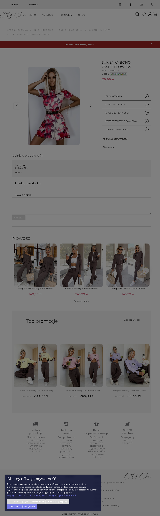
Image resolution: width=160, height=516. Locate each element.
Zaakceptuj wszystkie (22, 506)
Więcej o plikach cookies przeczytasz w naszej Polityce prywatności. (41, 495)
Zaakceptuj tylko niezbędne (26, 501)
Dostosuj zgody (57, 501)
